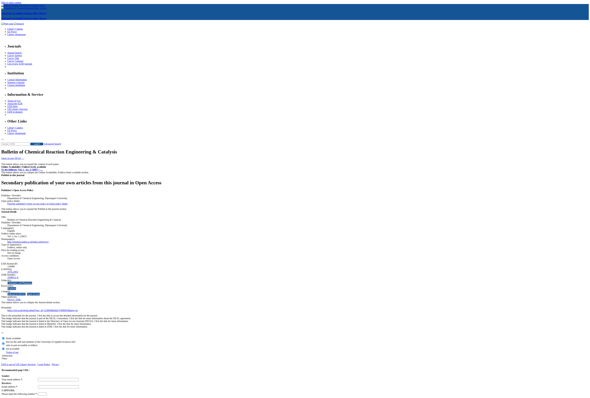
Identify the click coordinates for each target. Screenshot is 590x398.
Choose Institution (16, 85)
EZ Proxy (12, 31)
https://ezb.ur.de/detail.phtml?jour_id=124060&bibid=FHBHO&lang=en (42, 310)
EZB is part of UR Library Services (18, 364)
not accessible (12, 348)
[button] (23, 167)
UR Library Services (17, 109)
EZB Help (12, 106)
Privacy (55, 364)
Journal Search (14, 52)
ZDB (18, 299)
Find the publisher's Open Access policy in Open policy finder (37, 203)
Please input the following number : (19, 394)
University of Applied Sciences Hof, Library (24, 13)
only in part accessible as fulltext (21, 345)
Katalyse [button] (12, 288)
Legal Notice (43, 364)
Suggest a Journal (15, 82)
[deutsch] (19, 23)
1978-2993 (12, 272)
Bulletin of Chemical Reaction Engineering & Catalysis (59, 152)
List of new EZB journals (19, 64)
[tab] (295, 167)
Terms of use (12, 352)
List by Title (13, 58)
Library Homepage (16, 34)
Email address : (10, 386)
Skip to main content (11, 2)
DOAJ (10, 299)
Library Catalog (15, 29)
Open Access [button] (7, 158)
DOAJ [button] (18, 158)
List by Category (15, 61)
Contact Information (17, 79)
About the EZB (14, 103)
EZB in (15, 112)
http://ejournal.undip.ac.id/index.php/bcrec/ (28, 242)
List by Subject (14, 55)
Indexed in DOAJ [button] (17, 294)
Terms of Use (13, 101)
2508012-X (13, 277)
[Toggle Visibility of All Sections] (23, 159)
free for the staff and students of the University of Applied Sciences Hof (40, 342)
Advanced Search (52, 144)
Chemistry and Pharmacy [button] (20, 283)
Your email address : (12, 379)
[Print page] (7, 23)
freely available (13, 338)
